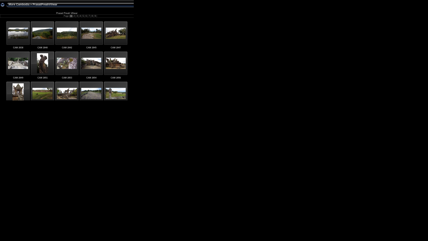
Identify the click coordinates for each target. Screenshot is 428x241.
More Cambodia (19, 4)
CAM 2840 (42, 48)
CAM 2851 (42, 78)
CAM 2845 (91, 48)
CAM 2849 (18, 78)
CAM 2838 (18, 48)
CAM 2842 (67, 48)
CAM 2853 (67, 78)
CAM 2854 (91, 78)
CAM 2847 (116, 48)
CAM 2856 (116, 78)
